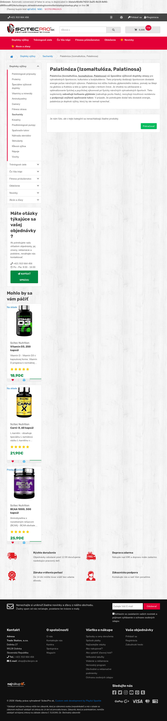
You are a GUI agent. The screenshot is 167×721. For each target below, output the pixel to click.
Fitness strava (19, 109)
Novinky (129, 40)
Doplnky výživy (20, 40)
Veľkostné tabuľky (95, 657)
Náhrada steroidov (21, 135)
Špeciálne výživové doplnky (21, 86)
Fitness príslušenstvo (87, 40)
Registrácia (131, 640)
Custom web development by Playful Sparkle (78, 700)
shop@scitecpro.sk (28, 661)
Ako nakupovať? (94, 648)
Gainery (16, 104)
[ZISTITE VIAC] (35, 541)
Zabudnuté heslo (134, 644)
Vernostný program (96, 665)
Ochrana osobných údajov (99, 677)
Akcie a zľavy (23, 46)
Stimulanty (17, 140)
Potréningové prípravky (24, 74)
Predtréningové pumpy (23, 125)
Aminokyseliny (19, 98)
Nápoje (15, 151)
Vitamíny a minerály (22, 93)
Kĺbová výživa (19, 146)
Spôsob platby (93, 640)
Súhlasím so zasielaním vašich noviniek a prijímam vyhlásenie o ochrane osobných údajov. (134, 618)
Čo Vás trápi (63, 40)
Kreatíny (16, 119)
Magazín (50, 652)
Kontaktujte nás (54, 640)
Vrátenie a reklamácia (97, 661)
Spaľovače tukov (20, 130)
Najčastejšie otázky (96, 644)
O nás (49, 636)
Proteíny (16, 79)
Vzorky (15, 156)
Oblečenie (110, 40)
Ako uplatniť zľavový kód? (99, 652)
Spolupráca (52, 648)
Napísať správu (25, 276)
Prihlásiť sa (131, 636)
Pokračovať (149, 126)
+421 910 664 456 (24, 657)
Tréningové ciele (43, 40)
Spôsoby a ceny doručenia (99, 636)
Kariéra (50, 644)
